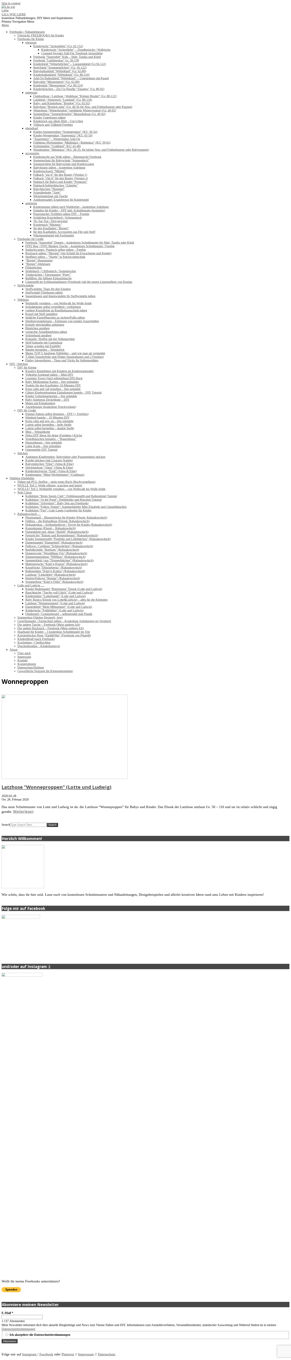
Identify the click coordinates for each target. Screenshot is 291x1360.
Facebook (46, 1354)
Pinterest (68, 1354)
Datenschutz (106, 1354)
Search (6, 824)
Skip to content (11, 3)
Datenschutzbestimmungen (18, 1329)
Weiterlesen (23, 811)
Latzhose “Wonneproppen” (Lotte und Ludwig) (56, 787)
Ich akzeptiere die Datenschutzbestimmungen (39, 1334)
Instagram (29, 1354)
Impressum (86, 1354)
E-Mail (7, 1313)
